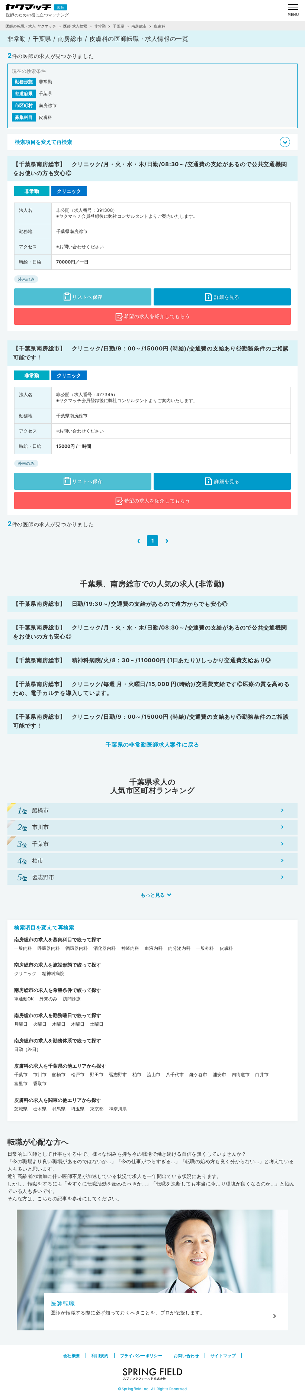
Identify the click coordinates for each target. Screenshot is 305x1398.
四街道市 (241, 1074)
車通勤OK (24, 998)
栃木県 (39, 1108)
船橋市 (58, 1074)
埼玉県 (77, 1108)
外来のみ (48, 998)
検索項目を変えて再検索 (44, 927)
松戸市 (77, 1074)
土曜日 (96, 1024)
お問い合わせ (186, 1355)
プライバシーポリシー (141, 1355)
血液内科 (154, 948)
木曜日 (77, 1024)
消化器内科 (104, 948)
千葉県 (118, 26)
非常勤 (100, 26)
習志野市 (118, 1074)
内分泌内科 (179, 948)
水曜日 (58, 1024)
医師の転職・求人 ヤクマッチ (31, 26)
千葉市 (21, 1074)
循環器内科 (76, 948)
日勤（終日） (27, 1049)
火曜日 (39, 1024)
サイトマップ (223, 1355)
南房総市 (139, 26)
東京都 (96, 1108)
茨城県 (21, 1108)
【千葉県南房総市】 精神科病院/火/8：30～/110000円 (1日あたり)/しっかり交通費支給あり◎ (142, 660)
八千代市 (175, 1074)
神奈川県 (118, 1108)
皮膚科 (226, 948)
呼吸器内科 (49, 948)
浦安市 (219, 1074)
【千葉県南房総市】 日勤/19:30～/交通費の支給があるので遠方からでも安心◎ (120, 603)
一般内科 (23, 948)
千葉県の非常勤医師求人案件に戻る (152, 744)
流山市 (153, 1074)
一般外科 (205, 948)
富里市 (21, 1083)
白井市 (262, 1074)
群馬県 (58, 1108)
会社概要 (71, 1355)
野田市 (96, 1074)
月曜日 (21, 1024)
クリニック (25, 973)
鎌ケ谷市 (198, 1074)
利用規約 (100, 1355)
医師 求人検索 (75, 26)
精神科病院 (53, 973)
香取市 (39, 1083)
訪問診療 (72, 998)
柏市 (136, 1074)
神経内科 (130, 948)
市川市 (39, 1074)
